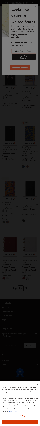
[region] (20, 403)
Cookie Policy (13, 411)
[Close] (37, 384)
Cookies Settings (20, 416)
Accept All (20, 422)
